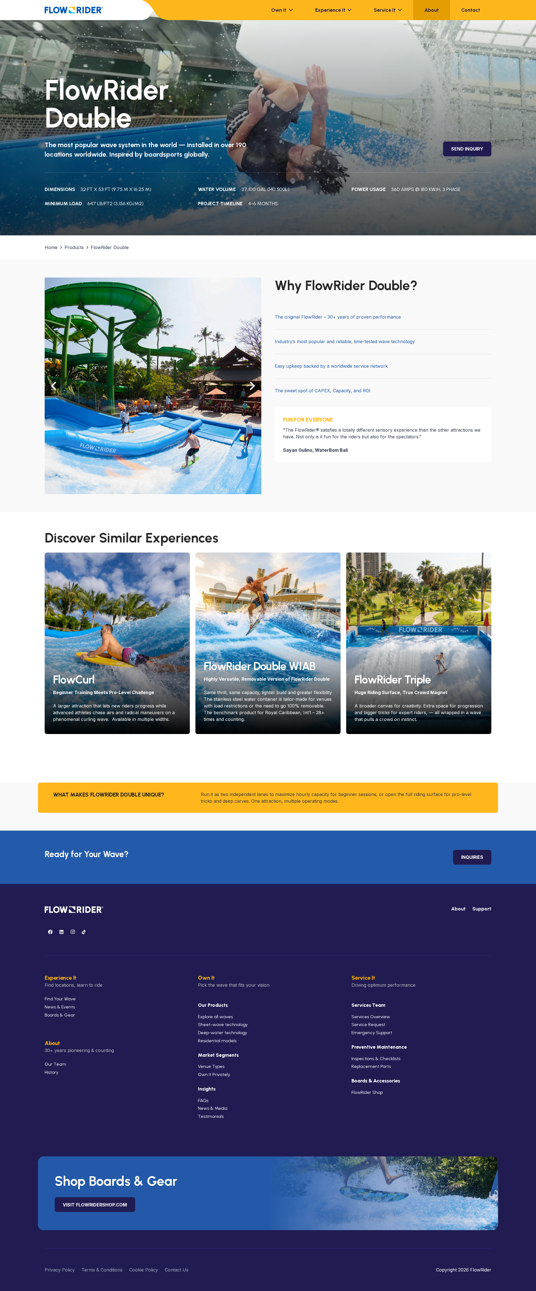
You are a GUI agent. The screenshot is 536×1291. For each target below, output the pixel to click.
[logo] (74, 10)
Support (481, 909)
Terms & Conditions (102, 1270)
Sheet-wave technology (223, 1024)
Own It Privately (214, 1074)
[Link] (117, 699)
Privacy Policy (60, 1270)
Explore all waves (215, 1016)
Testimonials (211, 1116)
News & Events (60, 1007)
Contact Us (176, 1270)
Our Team (55, 1064)
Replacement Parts (371, 1066)
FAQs (203, 1100)
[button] (289, 10)
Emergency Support (371, 1032)
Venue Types (211, 1066)
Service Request (368, 1024)
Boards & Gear (60, 1015)
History (51, 1072)
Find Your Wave (60, 998)
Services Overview (370, 1016)
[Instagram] (72, 932)
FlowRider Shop (367, 1092)
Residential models (217, 1040)
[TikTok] (83, 932)
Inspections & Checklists (375, 1058)
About (458, 909)
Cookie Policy (143, 1270)
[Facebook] (50, 932)
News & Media (213, 1108)
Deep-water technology (222, 1032)
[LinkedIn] (61, 932)
